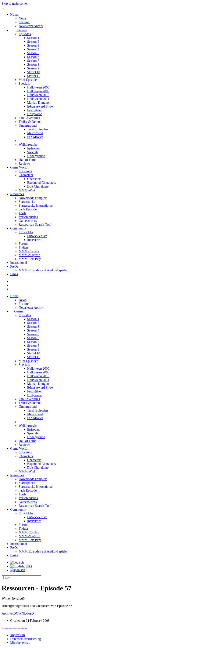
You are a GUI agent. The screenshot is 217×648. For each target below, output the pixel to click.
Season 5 (33, 53)
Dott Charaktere (38, 186)
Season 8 (33, 64)
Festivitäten (34, 110)
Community (18, 228)
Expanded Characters (41, 182)
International (18, 262)
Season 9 (33, 68)
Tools (22, 213)
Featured (24, 22)
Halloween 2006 (38, 91)
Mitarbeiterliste (20, 642)
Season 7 (33, 60)
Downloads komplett (33, 198)
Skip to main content (15, 3)
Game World (18, 167)
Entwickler (26, 232)
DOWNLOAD (18, 613)
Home (14, 14)
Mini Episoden (28, 80)
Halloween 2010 (38, 95)
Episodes (25, 34)
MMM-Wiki (27, 190)
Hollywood (34, 114)
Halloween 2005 (38, 87)
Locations (25, 171)
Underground (28, 125)
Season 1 (33, 38)
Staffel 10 (33, 72)
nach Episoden (28, 209)
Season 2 (33, 41)
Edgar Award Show (40, 106)
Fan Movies (35, 137)
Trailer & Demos (30, 121)
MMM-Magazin (29, 255)
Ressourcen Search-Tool (35, 224)
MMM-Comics (29, 251)
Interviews (34, 240)
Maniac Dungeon (38, 102)
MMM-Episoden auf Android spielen (43, 270)
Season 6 (33, 57)
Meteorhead (35, 133)
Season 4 (33, 49)
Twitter (23, 247)
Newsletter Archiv (31, 26)
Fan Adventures (29, 118)
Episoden (33, 148)
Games (22, 30)
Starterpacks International (36, 205)
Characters (26, 175)
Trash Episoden (37, 129)
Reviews (24, 163)
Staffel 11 (33, 76)
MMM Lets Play (30, 259)
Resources (17, 194)
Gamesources (28, 220)
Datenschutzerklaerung (25, 639)
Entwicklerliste (37, 236)
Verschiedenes (28, 217)
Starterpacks (27, 201)
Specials (24, 83)
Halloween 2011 (38, 99)
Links (14, 274)
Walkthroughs (28, 144)
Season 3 (33, 45)
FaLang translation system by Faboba (14, 628)
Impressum (17, 635)
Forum (23, 243)
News (22, 18)
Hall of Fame (27, 160)
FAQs (14, 266)
